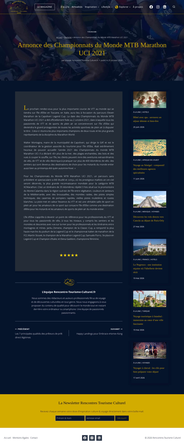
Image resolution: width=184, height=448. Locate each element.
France (145, 259)
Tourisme (92, 32)
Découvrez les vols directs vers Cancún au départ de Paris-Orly (148, 218)
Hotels (145, 112)
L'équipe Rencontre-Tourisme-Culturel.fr (81, 60)
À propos (138, 6)
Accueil (59, 37)
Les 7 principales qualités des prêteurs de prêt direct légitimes (38, 333)
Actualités (77, 6)
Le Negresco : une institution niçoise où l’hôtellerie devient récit (147, 268)
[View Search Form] (174, 7)
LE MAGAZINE (44, 6)
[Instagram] (158, 6)
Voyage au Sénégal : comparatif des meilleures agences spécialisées (148, 169)
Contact (34, 437)
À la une (65, 6)
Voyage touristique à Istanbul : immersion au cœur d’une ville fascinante (148, 320)
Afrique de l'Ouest (150, 160)
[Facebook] (151, 6)
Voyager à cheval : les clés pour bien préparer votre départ (148, 370)
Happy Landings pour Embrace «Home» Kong (99, 331)
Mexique (146, 211)
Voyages (155, 211)
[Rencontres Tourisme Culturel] (19, 6)
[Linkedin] (164, 6)
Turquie (146, 311)
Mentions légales (21, 437)
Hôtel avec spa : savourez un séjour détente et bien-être (147, 119)
